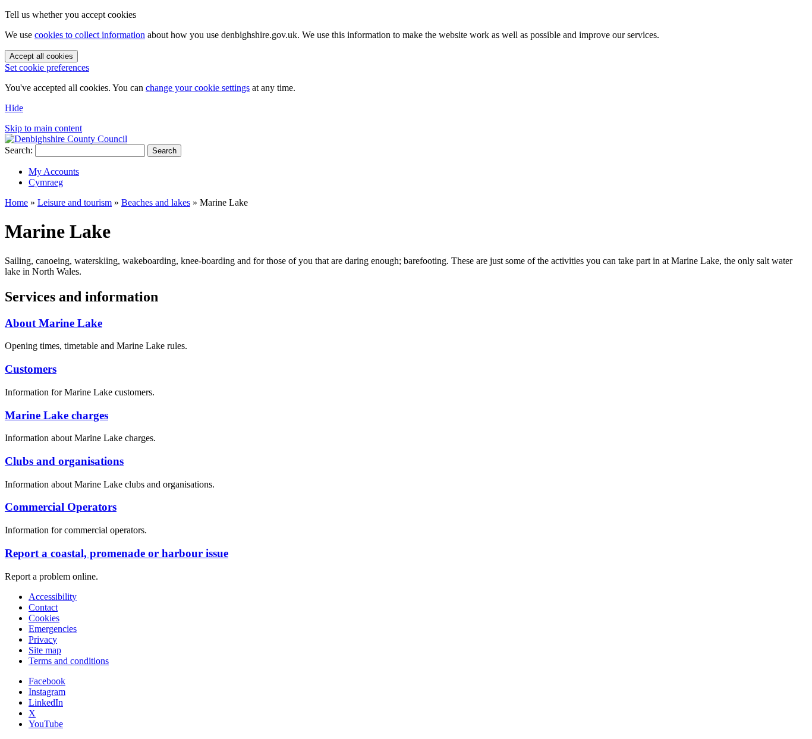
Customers (30, 369)
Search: (19, 150)
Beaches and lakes (155, 202)
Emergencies (53, 629)
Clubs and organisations (64, 461)
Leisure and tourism (74, 202)
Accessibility (53, 597)
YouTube (46, 724)
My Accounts (54, 171)
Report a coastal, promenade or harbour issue (116, 553)
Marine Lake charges (56, 415)
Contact (43, 607)
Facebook (47, 681)
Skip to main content (43, 128)
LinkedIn (46, 702)
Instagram (47, 692)
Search (164, 150)
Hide (14, 108)
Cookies (44, 618)
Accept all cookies (41, 56)
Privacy (43, 639)
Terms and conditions (69, 661)
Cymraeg (46, 182)
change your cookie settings (198, 88)
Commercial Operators (61, 507)
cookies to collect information (89, 35)
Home (16, 202)
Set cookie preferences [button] (47, 67)
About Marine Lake (53, 323)
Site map (45, 650)
